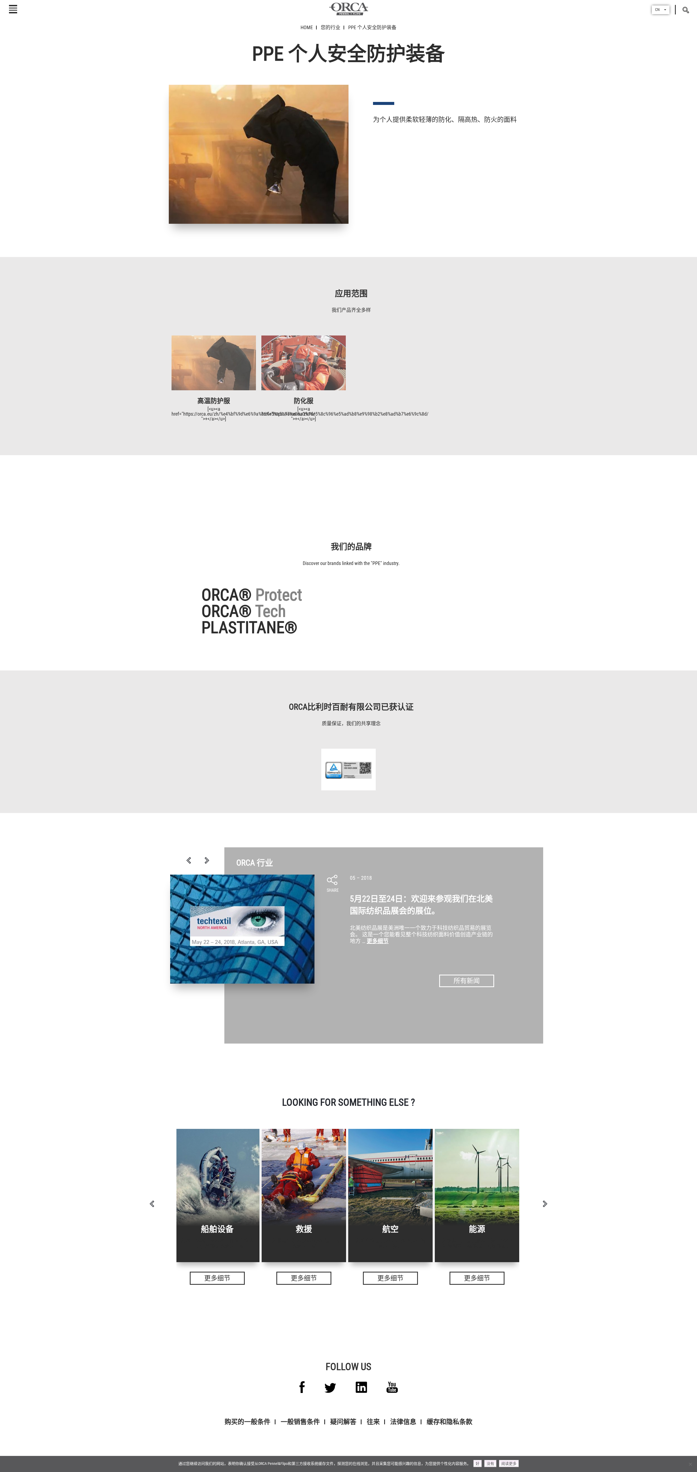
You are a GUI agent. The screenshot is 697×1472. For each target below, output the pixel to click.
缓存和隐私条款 (449, 1421)
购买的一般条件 (247, 1421)
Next (207, 860)
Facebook (302, 1387)
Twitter (330, 1388)
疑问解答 (343, 1421)
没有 (490, 1463)
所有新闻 (467, 981)
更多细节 (378, 941)
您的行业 (330, 27)
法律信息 (403, 1421)
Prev (189, 860)
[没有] (690, 1464)
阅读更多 (508, 1463)
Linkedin (361, 1387)
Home (307, 27)
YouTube (392, 1387)
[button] (661, 9)
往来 (373, 1421)
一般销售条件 (300, 1421)
